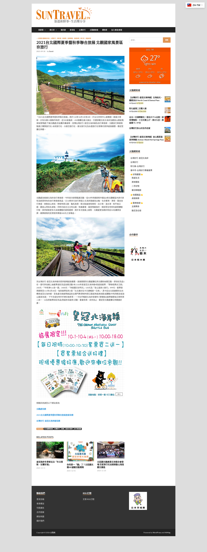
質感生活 (135, 178)
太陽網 (52, 532)
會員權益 (40, 503)
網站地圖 (40, 516)
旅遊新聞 (76, 38)
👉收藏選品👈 (136, 195)
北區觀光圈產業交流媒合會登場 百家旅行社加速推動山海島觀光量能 (110, 464)
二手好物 (135, 186)
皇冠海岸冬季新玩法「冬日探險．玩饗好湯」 (49, 463)
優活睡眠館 (136, 190)
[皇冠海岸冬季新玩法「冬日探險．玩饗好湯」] (50, 459)
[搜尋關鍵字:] (150, 40)
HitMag (167, 532)
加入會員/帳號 (116, 30)
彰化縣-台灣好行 (137, 166)
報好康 (63, 30)
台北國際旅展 (48, 429)
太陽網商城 (94, 30)
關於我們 (40, 521)
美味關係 (135, 182)
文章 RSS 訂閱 (88, 499)
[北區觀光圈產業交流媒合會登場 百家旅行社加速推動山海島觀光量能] (110, 459)
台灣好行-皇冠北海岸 (139, 158)
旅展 (62, 429)
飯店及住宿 (136, 210)
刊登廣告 (40, 508)
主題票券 (135, 206)
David (51, 51)
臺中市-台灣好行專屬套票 (141, 170)
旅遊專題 (70, 38)
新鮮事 (40, 30)
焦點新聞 (88, 38)
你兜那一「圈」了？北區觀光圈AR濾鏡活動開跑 (80, 465)
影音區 (72, 30)
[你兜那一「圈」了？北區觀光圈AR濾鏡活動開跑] (80, 462)
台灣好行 (82, 30)
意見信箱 (40, 499)
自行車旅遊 (77, 429)
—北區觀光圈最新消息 (43, 38)
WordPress (157, 532)
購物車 (104, 30)
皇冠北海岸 (69, 429)
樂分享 (52, 30)
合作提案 (40, 512)
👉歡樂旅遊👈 (136, 203)
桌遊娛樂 (135, 198)
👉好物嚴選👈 (136, 174)
